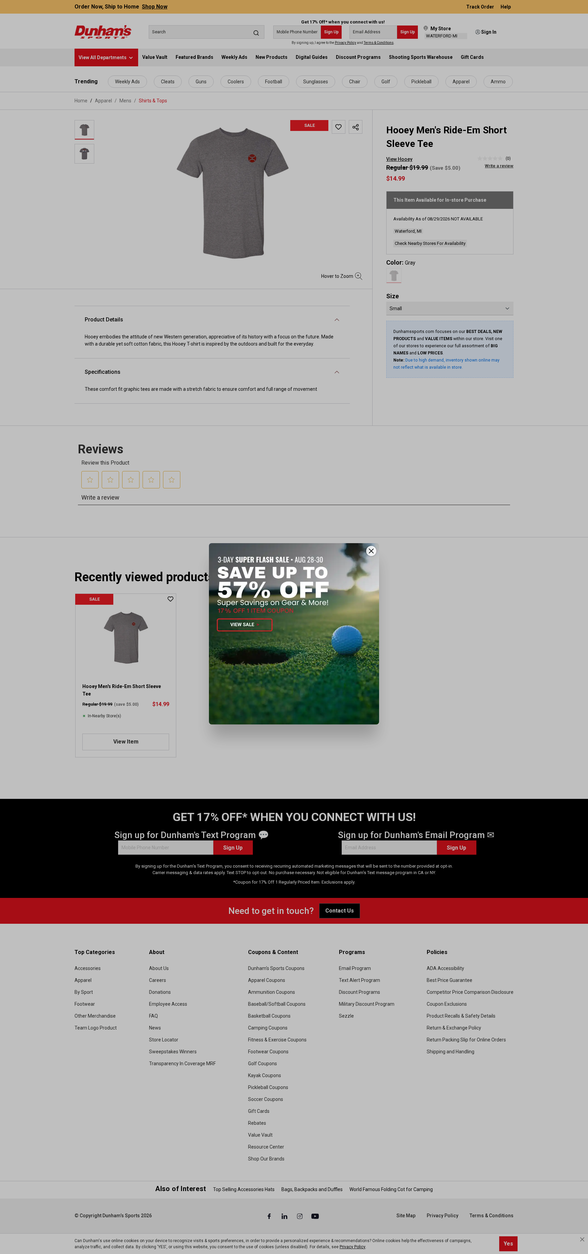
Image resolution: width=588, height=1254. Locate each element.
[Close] (371, 551)
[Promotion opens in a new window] (294, 633)
